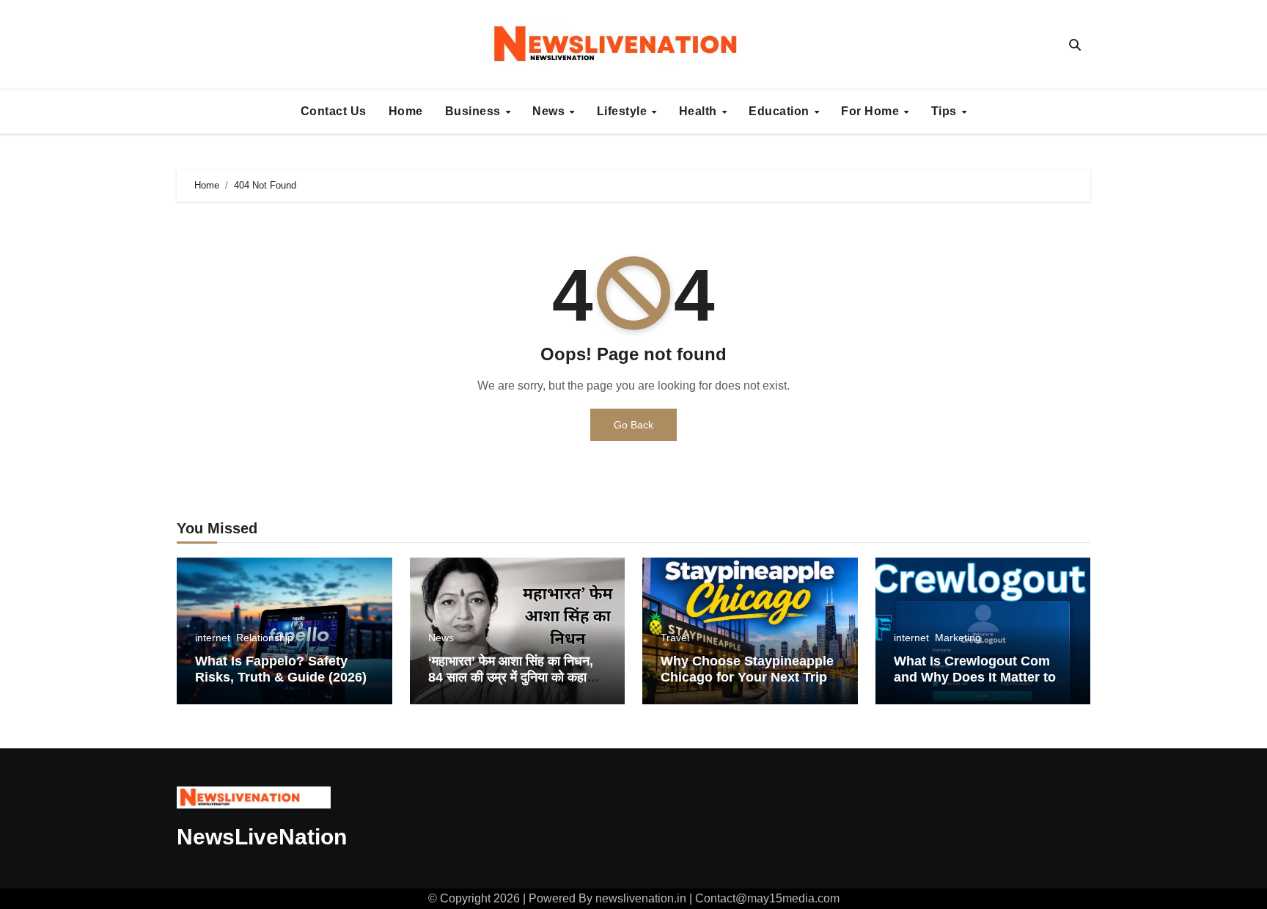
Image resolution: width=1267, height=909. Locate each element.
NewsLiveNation (262, 837)
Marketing (958, 637)
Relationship (264, 637)
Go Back (633, 425)
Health (700, 111)
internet (212, 637)
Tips (946, 111)
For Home (872, 111)
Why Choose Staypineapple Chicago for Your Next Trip (747, 669)
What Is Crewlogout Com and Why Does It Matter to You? (975, 677)
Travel (675, 637)
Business (474, 111)
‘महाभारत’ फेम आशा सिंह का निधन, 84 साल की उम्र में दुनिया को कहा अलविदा (510, 677)
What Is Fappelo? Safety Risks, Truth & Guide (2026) (281, 669)
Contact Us (334, 111)
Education (780, 111)
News (550, 111)
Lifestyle (623, 111)
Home (406, 111)
